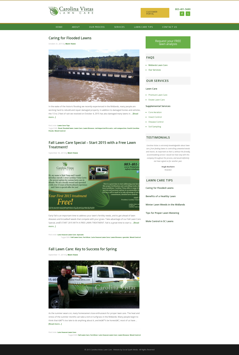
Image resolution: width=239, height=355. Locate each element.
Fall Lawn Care (76, 237)
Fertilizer (86, 237)
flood (60, 128)
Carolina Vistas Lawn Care (71, 13)
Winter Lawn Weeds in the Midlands (165, 204)
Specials (80, 235)
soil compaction (120, 128)
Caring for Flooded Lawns (70, 38)
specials (125, 237)
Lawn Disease (88, 128)
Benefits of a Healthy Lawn (161, 196)
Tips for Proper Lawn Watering (162, 212)
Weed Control (60, 131)
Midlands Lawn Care (158, 65)
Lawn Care (78, 128)
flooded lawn (68, 128)
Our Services (155, 70)
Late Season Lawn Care (67, 235)
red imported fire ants (104, 128)
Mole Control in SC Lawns (159, 221)
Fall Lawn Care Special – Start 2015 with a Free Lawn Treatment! (92, 144)
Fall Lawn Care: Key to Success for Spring (83, 249)
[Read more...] (55, 324)
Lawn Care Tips (64, 125)
